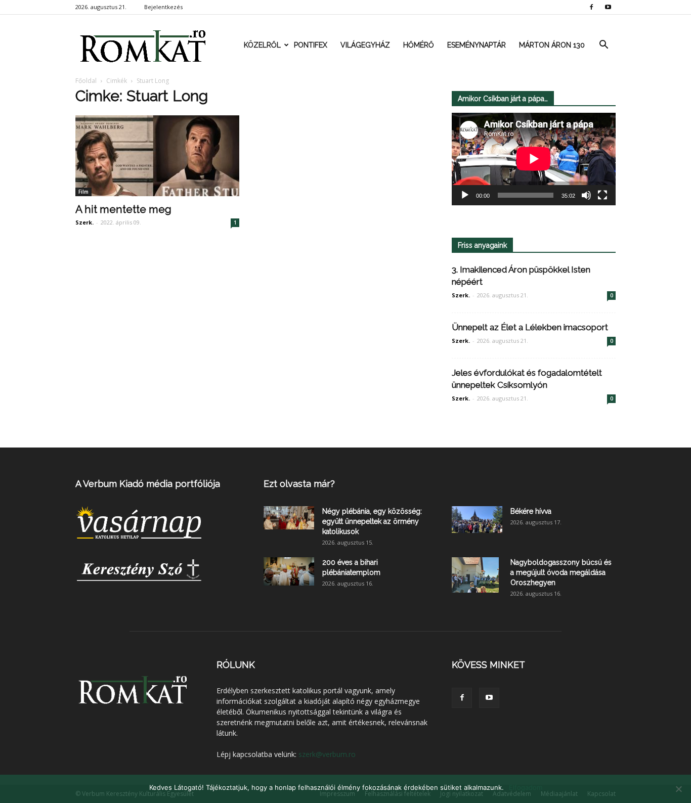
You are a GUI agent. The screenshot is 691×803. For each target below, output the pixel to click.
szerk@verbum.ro (327, 754)
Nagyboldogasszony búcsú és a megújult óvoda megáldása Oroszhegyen (561, 572)
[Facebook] (591, 7)
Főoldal (86, 80)
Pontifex (310, 45)
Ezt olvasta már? (299, 483)
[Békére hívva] (477, 519)
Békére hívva (530, 511)
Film (83, 191)
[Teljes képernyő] (602, 195)
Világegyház (365, 45)
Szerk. (84, 222)
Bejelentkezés (163, 7)
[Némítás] (586, 195)
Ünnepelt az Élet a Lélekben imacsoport (530, 327)
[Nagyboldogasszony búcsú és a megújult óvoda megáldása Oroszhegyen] (475, 575)
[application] (534, 159)
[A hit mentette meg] (157, 155)
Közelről (262, 45)
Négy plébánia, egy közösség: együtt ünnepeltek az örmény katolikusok (372, 521)
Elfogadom (525, 787)
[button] (603, 45)
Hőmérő (418, 45)
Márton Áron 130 (552, 45)
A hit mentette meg (123, 209)
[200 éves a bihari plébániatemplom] (289, 571)
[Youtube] (608, 7)
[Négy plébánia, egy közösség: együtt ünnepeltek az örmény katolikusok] (289, 517)
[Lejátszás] (465, 195)
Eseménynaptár (476, 45)
